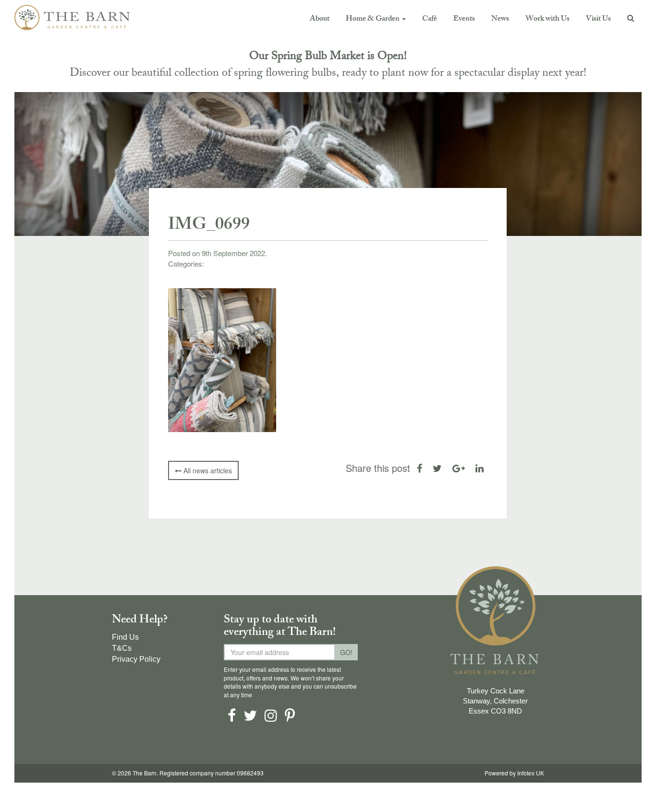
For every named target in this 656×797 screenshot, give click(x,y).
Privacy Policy (136, 659)
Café (429, 19)
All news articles (207, 470)
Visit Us (598, 19)
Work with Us (547, 19)
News (500, 19)
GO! (346, 652)
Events (464, 19)
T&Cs (122, 648)
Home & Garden (373, 19)
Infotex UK (530, 773)
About (319, 19)
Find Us (125, 637)
